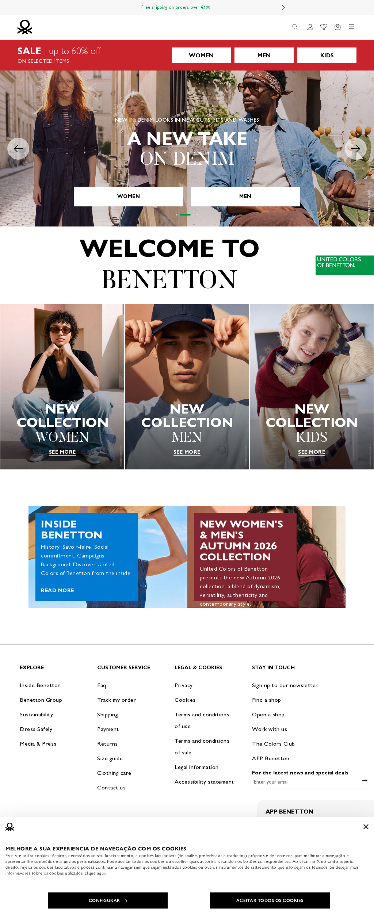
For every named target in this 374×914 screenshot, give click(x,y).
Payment (108, 729)
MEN (264, 55)
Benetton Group (41, 699)
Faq (101, 685)
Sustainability (36, 714)
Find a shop (266, 699)
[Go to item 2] (185, 215)
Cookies (185, 699)
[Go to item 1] (177, 215)
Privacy (184, 685)
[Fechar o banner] (366, 826)
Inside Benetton (40, 685)
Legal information (197, 766)
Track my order (116, 699)
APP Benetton (270, 758)
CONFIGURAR (104, 900)
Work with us (269, 729)
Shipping (107, 714)
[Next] (283, 7)
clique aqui (95, 873)
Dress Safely (36, 729)
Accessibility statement (204, 781)
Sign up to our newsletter (285, 685)
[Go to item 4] (197, 215)
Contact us (111, 787)
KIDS (327, 55)
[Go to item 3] (193, 215)
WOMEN (201, 55)
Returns (107, 743)
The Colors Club (273, 743)
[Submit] (365, 780)
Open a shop (268, 714)
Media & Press (38, 743)
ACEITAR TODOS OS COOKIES (270, 900)
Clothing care (114, 772)
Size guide (110, 758)
